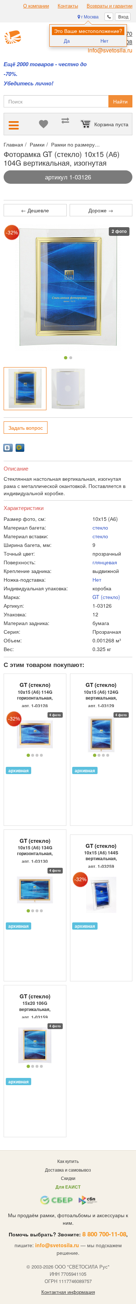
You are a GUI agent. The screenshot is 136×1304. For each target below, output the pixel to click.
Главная (13, 144)
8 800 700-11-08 (104, 1233)
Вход (122, 16)
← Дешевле (35, 210)
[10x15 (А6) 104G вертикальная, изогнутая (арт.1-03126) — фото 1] (25, 388)
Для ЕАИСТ (68, 1187)
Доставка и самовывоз (68, 1170)
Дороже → (100, 210)
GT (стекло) (106, 596)
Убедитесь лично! (28, 83)
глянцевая (104, 562)
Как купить (68, 1161)
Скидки (68, 1178)
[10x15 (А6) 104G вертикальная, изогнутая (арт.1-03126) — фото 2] (67, 388)
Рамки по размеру (73, 144)
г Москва (89, 16)
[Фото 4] (41, 755)
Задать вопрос (25, 427)
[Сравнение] (65, 124)
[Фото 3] (37, 755)
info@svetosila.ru (110, 50)
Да (67, 40)
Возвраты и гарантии (109, 6)
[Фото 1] (65, 358)
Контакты (68, 6)
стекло (100, 527)
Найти (120, 101)
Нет (104, 40)
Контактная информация (68, 1292)
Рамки (37, 144)
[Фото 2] (70, 357)
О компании (36, 6)
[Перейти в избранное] (43, 124)
